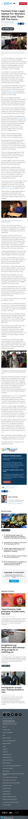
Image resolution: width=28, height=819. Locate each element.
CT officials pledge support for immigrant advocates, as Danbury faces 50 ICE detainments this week (15, 537)
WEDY (13, 722)
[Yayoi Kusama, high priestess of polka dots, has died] (13, 600)
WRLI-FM (15, 723)
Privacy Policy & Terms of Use (9, 780)
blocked (3, 130)
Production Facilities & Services (10, 799)
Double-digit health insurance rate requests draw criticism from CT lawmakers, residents (14, 550)
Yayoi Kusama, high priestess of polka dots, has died (13, 611)
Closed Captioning (7, 788)
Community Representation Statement (12, 765)
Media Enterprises (7, 743)
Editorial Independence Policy (9, 796)
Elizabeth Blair (4, 616)
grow (6, 406)
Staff (4, 735)
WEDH (4, 722)
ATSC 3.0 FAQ (13, 724)
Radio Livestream (7, 762)
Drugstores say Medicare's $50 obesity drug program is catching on (13, 648)
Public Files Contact (6, 724)
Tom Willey (15, 396)
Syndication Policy (7, 794)
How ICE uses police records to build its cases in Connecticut (15, 556)
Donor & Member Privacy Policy (10, 777)
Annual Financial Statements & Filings (11, 782)
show (10, 319)
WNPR (9, 723)
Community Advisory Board (9, 740)
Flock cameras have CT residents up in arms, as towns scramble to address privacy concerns (15, 563)
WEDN (7, 722)
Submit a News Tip (7, 754)
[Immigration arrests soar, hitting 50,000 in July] (13, 678)
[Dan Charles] (4, 499)
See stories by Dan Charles (15, 503)
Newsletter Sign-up (7, 757)
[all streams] (26, 817)
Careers (4, 746)
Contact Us (5, 749)
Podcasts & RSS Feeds (8, 760)
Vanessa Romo (4, 695)
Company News (6, 729)
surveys (11, 72)
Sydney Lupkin (4, 655)
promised (19, 118)
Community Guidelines (8, 768)
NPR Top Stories (10, 487)
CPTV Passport (6, 771)
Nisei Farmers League (7, 188)
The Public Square (7, 805)
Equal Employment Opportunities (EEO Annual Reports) (13, 774)
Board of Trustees (7, 738)
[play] (2, 817)
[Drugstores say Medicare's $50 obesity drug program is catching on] (13, 636)
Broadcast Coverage (7, 785)
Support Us (5, 751)
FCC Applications (6, 791)
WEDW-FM (5, 723)
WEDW (10, 722)
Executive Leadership (7, 732)
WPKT (12, 723)
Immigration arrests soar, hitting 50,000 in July (12, 689)
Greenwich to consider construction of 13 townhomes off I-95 (15, 543)
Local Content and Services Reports (11, 802)
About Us (5, 727)
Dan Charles (10, 22)
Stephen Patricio (12, 91)
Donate (24, 3)
